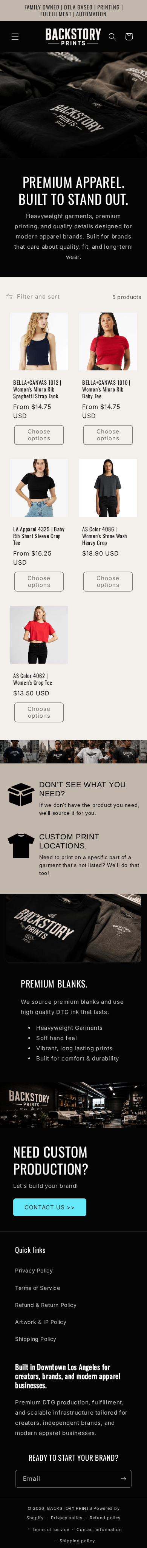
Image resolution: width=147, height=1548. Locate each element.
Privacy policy (66, 1517)
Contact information (99, 1529)
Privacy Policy (34, 1270)
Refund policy (105, 1517)
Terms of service (50, 1529)
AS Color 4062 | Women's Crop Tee (32, 679)
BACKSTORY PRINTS (69, 1508)
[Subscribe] (123, 1479)
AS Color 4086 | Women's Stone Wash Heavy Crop (104, 536)
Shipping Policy (36, 1339)
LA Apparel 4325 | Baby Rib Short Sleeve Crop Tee (39, 536)
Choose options (39, 435)
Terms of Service (37, 1288)
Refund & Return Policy (46, 1305)
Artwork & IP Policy (40, 1322)
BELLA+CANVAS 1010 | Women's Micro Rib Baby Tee (106, 389)
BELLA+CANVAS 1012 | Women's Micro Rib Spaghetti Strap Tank (37, 389)
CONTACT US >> (49, 1207)
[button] (15, 36)
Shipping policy (77, 1540)
